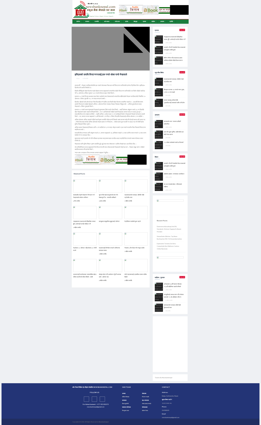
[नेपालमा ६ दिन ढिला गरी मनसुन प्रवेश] (136, 239)
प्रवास (144, 21)
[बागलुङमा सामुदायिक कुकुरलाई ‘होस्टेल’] (110, 212)
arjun (78, 78)
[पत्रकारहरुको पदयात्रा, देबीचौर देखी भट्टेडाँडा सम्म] (136, 186)
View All (182, 30)
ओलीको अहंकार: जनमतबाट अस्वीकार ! (174, 174)
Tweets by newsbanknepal (163, 377)
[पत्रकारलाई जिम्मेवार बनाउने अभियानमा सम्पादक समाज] (110, 239)
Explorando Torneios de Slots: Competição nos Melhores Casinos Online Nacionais (168, 246)
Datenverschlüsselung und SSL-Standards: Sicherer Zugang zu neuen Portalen (169, 229)
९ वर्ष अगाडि (85, 78)
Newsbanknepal (104, 422)
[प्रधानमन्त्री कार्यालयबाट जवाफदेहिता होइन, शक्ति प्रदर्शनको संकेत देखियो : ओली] (84, 265)
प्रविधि (171, 21)
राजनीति (97, 21)
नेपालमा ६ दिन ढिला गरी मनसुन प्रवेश (134, 248)
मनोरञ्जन (117, 21)
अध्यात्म (162, 21)
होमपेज (78, 21)
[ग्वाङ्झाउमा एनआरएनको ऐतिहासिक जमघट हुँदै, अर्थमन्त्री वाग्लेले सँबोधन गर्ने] (84, 212)
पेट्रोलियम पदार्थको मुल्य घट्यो (132, 221)
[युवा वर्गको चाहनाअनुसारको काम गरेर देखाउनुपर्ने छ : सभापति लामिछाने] (110, 186)
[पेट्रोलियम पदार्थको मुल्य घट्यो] (136, 212)
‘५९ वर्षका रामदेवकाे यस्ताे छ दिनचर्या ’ (174, 142)
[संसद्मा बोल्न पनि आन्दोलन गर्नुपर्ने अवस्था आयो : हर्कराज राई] (110, 265)
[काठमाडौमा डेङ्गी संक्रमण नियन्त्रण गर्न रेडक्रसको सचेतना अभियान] (84, 186)
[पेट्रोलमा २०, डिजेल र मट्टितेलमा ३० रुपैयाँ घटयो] (84, 239)
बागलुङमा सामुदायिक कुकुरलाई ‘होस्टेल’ (109, 221)
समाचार (87, 21)
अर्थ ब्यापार (106, 21)
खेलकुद (135, 21)
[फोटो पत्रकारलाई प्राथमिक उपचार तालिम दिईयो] (136, 265)
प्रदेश (126, 21)
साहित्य (153, 21)
